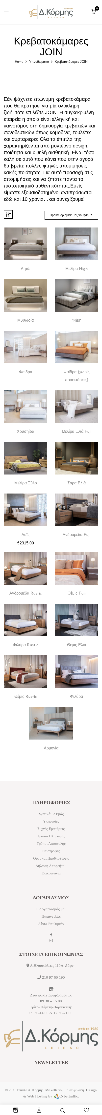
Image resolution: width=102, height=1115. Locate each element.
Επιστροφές (51, 851)
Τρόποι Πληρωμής (51, 836)
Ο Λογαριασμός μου (51, 909)
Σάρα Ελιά (76, 483)
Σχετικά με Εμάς (51, 814)
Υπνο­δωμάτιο (39, 61)
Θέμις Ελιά (76, 645)
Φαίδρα (25, 372)
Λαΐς (25, 535)
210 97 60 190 (53, 977)
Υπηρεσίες (51, 821)
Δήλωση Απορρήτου (51, 866)
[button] (93, 12)
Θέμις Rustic (25, 697)
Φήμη (76, 321)
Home (19, 61)
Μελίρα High (76, 269)
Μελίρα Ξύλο (25, 483)
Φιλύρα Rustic (25, 645)
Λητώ (25, 269)
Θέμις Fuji (76, 594)
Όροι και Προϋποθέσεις (51, 858)
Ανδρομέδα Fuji (76, 535)
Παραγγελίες (51, 916)
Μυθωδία (25, 321)
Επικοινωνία (51, 873)
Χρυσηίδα (25, 432)
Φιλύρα (76, 697)
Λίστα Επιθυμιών (51, 924)
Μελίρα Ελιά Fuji (76, 432)
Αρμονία (51, 748)
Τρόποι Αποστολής (51, 844)
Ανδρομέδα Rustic (25, 594)
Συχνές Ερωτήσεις (51, 829)
